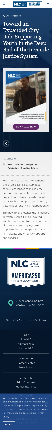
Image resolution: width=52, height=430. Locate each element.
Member (19, 164)
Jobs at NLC (26, 348)
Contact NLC (26, 343)
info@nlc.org (38, 320)
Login (26, 334)
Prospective (31, 164)
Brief (10, 164)
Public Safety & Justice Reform (23, 168)
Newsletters (26, 358)
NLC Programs (26, 382)
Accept (9, 424)
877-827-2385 (14, 320)
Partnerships (26, 377)
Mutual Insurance (26, 386)
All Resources (13, 16)
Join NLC (26, 339)
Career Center (26, 363)
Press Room (26, 367)
